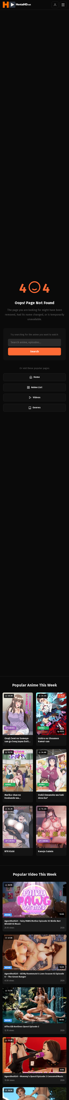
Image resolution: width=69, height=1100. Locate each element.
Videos (36, 397)
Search (34, 351)
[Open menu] (63, 4)
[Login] (55, 4)
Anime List (36, 387)
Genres (37, 407)
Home (37, 377)
